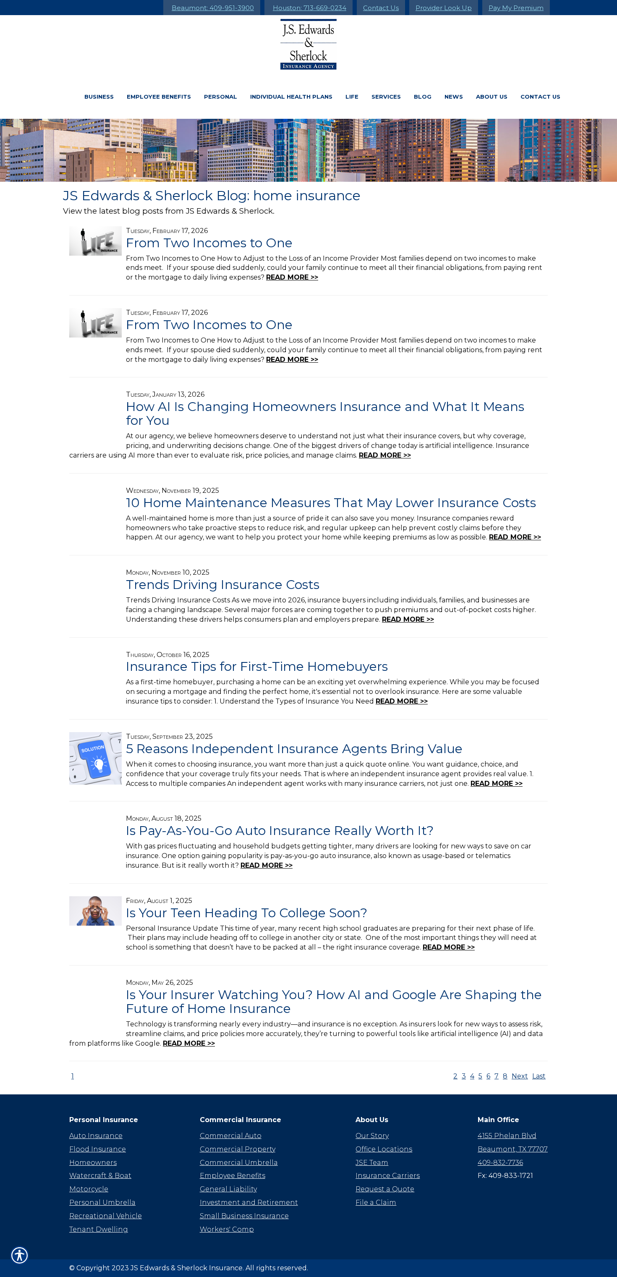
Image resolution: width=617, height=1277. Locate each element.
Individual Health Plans (291, 96)
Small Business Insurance (244, 1216)
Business (99, 96)
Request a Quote (385, 1189)
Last (539, 1076)
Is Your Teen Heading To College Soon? (246, 913)
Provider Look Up (444, 8)
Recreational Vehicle (105, 1216)
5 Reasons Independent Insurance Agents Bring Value (294, 748)
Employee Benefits (159, 96)
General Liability (228, 1189)
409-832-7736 (500, 1163)
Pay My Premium (516, 8)
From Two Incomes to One (209, 243)
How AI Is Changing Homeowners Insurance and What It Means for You (325, 413)
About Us (491, 96)
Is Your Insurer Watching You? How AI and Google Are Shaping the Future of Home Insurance (334, 1001)
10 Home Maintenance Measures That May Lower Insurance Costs (331, 502)
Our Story (372, 1136)
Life (351, 96)
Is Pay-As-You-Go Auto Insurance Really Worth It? (280, 830)
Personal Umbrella (102, 1202)
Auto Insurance (96, 1136)
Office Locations (384, 1149)
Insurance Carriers (388, 1176)
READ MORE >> (292, 277)
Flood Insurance (97, 1149)
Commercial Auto (230, 1136)
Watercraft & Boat (100, 1176)
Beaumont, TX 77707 (513, 1149)
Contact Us (381, 8)
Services (386, 96)
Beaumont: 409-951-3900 (213, 8)
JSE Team (372, 1163)
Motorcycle (88, 1189)
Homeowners (93, 1163)
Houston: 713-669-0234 (309, 8)
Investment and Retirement (249, 1202)
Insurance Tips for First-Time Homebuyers (257, 666)
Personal (220, 96)
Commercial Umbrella (239, 1163)
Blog (422, 96)
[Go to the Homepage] (308, 44)
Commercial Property (237, 1149)
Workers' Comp (227, 1229)
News (453, 96)
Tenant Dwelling (98, 1229)
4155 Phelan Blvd (507, 1136)
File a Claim (376, 1202)
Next (520, 1076)
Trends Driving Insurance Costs (222, 584)
